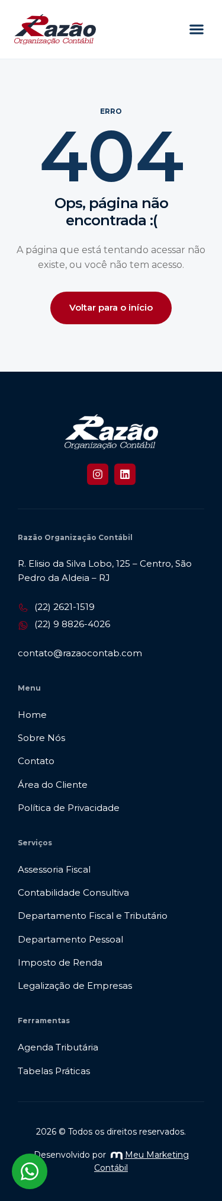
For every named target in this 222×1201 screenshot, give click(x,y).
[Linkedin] (125, 474)
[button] (196, 29)
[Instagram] (97, 474)
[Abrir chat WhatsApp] (29, 1171)
